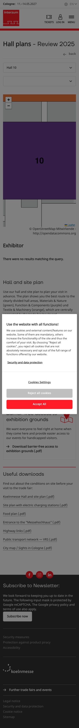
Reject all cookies (39, 393)
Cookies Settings (39, 382)
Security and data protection (25, 362)
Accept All (39, 404)
